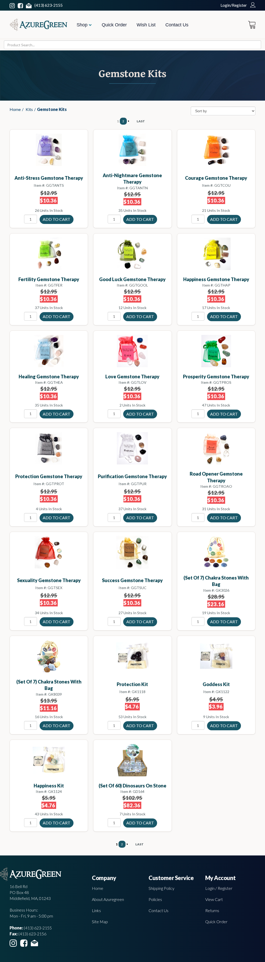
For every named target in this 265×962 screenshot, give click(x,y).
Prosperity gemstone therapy (216, 376)
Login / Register (218, 888)
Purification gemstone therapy (132, 476)
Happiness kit (49, 785)
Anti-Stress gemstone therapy (48, 178)
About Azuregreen (108, 899)
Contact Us (176, 24)
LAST (141, 121)
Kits (29, 109)
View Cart (214, 899)
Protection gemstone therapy (48, 476)
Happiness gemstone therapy (216, 279)
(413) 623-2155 (48, 5)
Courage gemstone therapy (216, 178)
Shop (83, 24)
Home (15, 109)
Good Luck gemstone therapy (132, 279)
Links (96, 910)
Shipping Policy (161, 888)
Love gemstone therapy (132, 376)
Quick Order (114, 24)
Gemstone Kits (52, 109)
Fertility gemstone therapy (48, 279)
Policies (155, 899)
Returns (212, 910)
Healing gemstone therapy (49, 376)
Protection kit (132, 684)
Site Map (100, 921)
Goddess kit (216, 684)
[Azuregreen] (38, 24)
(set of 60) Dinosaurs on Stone (132, 785)
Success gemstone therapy (132, 580)
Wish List (146, 24)
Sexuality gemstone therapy (49, 580)
